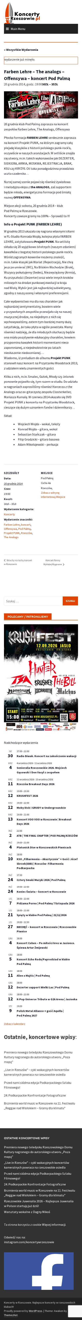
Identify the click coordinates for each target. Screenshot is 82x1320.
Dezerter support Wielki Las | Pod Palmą (43, 987)
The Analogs (11, 537)
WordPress (35, 1311)
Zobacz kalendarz (14, 1024)
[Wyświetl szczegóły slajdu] (41, 678)
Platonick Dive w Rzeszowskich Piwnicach (44, 847)
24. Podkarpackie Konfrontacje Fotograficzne (35, 1095)
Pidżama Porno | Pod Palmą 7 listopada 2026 (45, 903)
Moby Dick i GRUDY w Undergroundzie (41, 807)
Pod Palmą (24, 529)
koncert (25, 524)
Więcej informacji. (54, 1225)
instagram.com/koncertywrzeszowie (29, 1242)
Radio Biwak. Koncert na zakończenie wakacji (46, 756)
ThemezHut (11, 1315)
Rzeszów (26, 533)
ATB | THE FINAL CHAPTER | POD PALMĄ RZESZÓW (47, 835)
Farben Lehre (12, 524)
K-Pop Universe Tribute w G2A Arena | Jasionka (47, 999)
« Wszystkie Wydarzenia (21, 50)
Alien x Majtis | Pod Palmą (33, 975)
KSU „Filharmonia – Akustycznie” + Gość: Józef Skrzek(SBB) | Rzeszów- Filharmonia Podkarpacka (47, 863)
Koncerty (9, 514)
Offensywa (10, 529)
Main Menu (18, 29)
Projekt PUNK (12, 533)
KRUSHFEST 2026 (27, 796)
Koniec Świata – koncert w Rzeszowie (41, 891)
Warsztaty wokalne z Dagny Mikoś (27, 1212)
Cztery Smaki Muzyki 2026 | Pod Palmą (41, 880)
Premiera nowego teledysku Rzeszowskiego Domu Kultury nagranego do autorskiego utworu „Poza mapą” (38, 1057)
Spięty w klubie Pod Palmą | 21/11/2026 (41, 915)
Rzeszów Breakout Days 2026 (35, 784)
